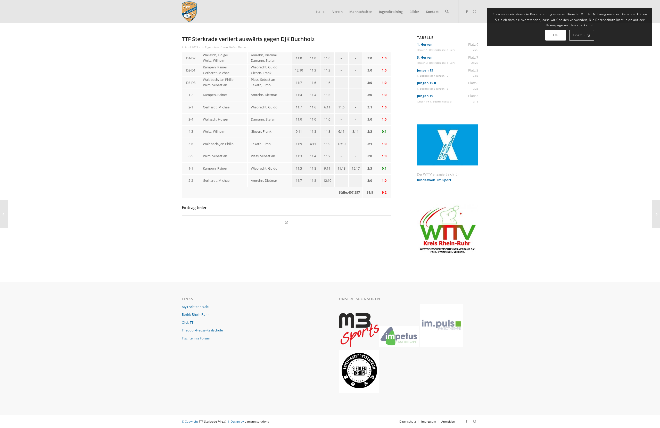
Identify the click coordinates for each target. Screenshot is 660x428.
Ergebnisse (212, 47)
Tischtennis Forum (196, 338)
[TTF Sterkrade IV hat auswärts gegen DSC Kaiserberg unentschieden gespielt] (4, 214)
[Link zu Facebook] (467, 11)
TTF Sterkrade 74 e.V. (212, 421)
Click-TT (187, 322)
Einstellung (581, 35)
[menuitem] (320, 11)
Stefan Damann (239, 47)
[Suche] (447, 11)
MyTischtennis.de (195, 306)
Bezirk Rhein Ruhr (195, 314)
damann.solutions (257, 421)
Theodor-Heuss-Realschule (202, 330)
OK (555, 35)
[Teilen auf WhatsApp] (286, 222)
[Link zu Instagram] (474, 11)
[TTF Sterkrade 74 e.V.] (189, 11)
